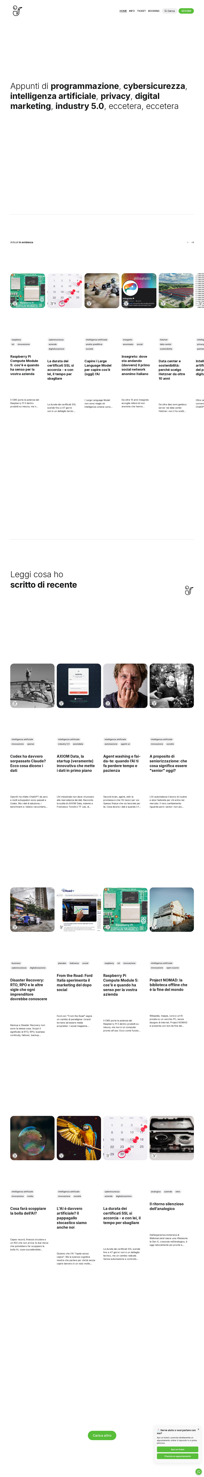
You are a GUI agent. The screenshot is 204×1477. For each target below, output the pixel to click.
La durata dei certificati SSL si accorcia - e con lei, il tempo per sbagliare (60, 369)
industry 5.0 (63, 744)
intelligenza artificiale (96, 339)
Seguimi (186, 10)
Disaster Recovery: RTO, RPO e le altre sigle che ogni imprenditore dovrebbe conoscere (28, 989)
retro (178, 1191)
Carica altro (102, 1435)
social (140, 344)
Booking (153, 10)
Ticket (141, 10)
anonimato (128, 344)
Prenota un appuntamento (178, 1456)
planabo (62, 963)
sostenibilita (166, 349)
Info (132, 10)
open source (173, 968)
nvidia (30, 1196)
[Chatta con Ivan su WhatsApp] (199, 1472)
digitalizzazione (56, 349)
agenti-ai (125, 744)
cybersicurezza (56, 339)
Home (123, 10)
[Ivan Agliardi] (15, 303)
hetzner (164, 339)
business (16, 963)
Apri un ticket (177, 1449)
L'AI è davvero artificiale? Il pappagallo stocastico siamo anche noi (72, 1218)
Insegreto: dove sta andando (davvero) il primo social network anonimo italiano (136, 365)
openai (30, 744)
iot (13, 344)
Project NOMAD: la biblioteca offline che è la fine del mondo (168, 985)
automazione (110, 744)
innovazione (24, 344)
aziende (53, 344)
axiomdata (78, 744)
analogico (156, 1191)
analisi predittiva (94, 344)
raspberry (16, 339)
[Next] (192, 242)
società (89, 349)
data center (165, 344)
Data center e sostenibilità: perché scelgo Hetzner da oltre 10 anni (172, 369)
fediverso (74, 963)
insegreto (127, 339)
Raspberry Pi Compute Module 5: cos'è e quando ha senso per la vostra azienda (24, 365)
